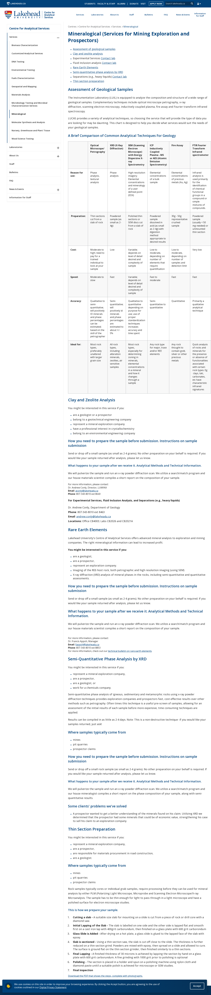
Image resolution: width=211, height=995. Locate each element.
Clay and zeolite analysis (88, 53)
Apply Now (156, 3)
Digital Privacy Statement (52, 987)
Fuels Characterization (23, 78)
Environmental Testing (23, 70)
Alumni (121, 3)
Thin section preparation (88, 81)
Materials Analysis (21, 94)
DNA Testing (18, 61)
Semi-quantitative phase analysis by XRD (98, 72)
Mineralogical (19, 114)
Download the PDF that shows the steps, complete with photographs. (105, 975)
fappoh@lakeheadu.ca (87, 644)
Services (13, 37)
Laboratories (15, 147)
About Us (14, 155)
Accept (197, 986)
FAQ (11, 180)
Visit (143, 3)
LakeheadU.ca (18, 3)
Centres (72, 26)
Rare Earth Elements (85, 67)
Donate (134, 3)
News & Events (16, 189)
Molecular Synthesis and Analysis (28, 122)
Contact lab (108, 58)
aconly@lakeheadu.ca (86, 490)
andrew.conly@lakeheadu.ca (93, 516)
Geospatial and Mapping (24, 86)
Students (90, 3)
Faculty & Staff (106, 3)
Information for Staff (20, 197)
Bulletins (13, 172)
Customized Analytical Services (27, 53)
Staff (11, 164)
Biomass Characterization (25, 45)
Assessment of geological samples (94, 49)
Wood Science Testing (23, 138)
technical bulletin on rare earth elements (130, 651)
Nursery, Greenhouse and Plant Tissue (31, 130)
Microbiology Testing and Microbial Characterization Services (29, 104)
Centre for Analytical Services (29, 28)
